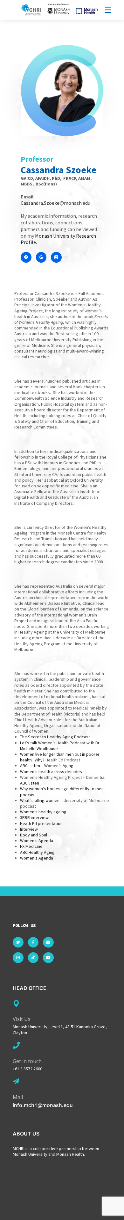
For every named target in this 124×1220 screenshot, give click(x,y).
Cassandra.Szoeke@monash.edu (55, 203)
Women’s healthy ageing (43, 812)
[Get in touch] (16, 1045)
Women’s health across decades (51, 771)
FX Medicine (31, 846)
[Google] (41, 257)
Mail (18, 1097)
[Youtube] (48, 957)
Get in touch (27, 1061)
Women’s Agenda (36, 840)
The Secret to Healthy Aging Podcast (55, 737)
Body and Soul (33, 835)
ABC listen (29, 783)
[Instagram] (18, 957)
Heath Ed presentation (41, 823)
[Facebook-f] (33, 942)
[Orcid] (26, 257)
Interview (29, 829)
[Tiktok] (33, 957)
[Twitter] (18, 942)
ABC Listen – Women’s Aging (47, 765)
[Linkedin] (48, 942)
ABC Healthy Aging (37, 852)
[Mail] (16, 1081)
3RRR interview (34, 817)
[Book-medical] (56, 257)
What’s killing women (39, 800)
